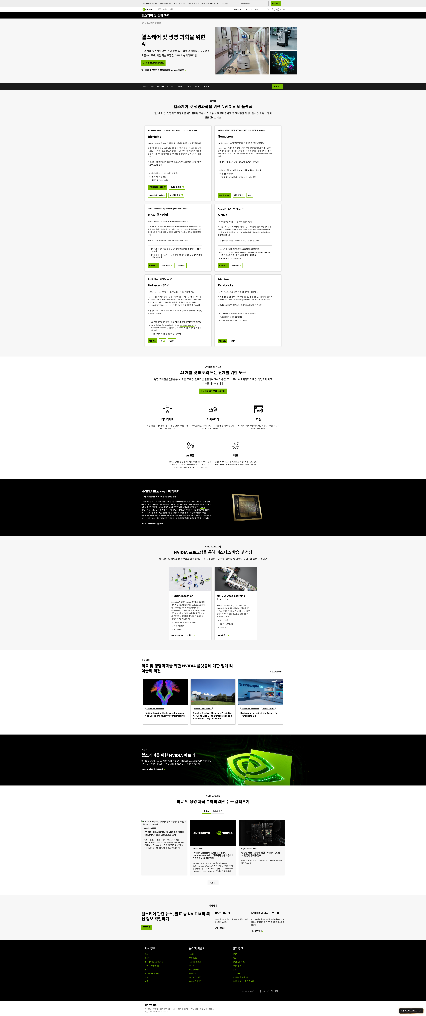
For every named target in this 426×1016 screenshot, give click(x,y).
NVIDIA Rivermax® (187, 325)
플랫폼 (145, 87)
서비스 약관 (177, 1009)
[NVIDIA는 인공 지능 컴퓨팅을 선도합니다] (147, 9)
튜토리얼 (237, 195)
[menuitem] (159, 9)
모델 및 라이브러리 (156, 187)
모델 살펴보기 (224, 195)
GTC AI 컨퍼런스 (195, 977)
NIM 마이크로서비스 (157, 195)
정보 (146, 954)
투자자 (147, 958)
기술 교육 (236, 973)
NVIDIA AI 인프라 (157, 87)
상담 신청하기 (220, 928)
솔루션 (165, 9)
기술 (146, 977)
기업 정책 (194, 1009)
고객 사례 (180, 87)
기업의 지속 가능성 (152, 973)
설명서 (180, 265)
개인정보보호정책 (151, 1009)
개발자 (235, 954)
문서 (234, 969)
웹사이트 (235, 265)
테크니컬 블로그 (195, 962)
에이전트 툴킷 (175, 195)
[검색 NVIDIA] (268, 9)
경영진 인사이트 (239, 962)
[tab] (206, 811)
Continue (276, 3)
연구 (146, 969)
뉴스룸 (197, 87)
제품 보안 (203, 1009)
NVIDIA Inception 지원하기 (182, 635)
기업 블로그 (193, 958)
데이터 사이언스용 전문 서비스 (244, 981)
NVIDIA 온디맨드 (195, 981)
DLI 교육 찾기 (222, 635)
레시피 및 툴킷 (176, 187)
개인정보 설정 (165, 1009)
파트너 (189, 87)
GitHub (152, 265)
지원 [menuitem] (256, 9)
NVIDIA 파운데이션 (152, 966)
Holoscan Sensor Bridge (160, 328)
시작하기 (206, 87)
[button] (272, 10)
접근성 (186, 1009)
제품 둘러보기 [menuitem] (238, 9)
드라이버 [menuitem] (249, 9)
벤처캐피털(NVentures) (154, 962)
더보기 (212, 883)
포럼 (249, 195)
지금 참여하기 (256, 931)
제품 (159, 9)
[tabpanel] (213, 851)
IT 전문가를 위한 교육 (241, 977)
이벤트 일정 (193, 973)
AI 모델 (182, 379)
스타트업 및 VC (238, 966)
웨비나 (191, 966)
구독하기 (147, 927)
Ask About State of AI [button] (413, 1011)
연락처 (211, 1009)
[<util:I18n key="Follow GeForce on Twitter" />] (272, 991)
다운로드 (152, 341)
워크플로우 (166, 265)
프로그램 (170, 87)
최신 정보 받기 (194, 969)
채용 (146, 981)
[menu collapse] (156, 9)
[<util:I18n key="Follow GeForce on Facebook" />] (260, 991)
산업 (172, 9)
